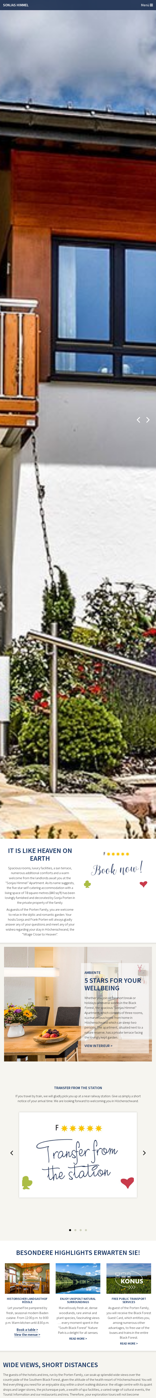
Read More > (129, 1343)
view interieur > (98, 1045)
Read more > (78, 1338)
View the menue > (27, 1334)
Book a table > (27, 1329)
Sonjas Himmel (16, 5)
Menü (145, 5)
